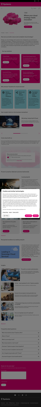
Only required (28, 215)
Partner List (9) (15, 212)
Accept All (36, 215)
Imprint (10, 212)
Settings (6, 215)
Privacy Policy (5, 212)
